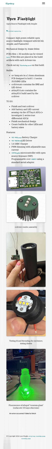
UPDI (33, 159)
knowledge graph (40, 436)
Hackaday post (25, 65)
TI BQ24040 (16, 138)
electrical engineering (14, 31)
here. (8, 57)
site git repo (32, 436)
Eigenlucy (10, 3)
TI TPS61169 (16, 141)
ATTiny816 (15, 153)
